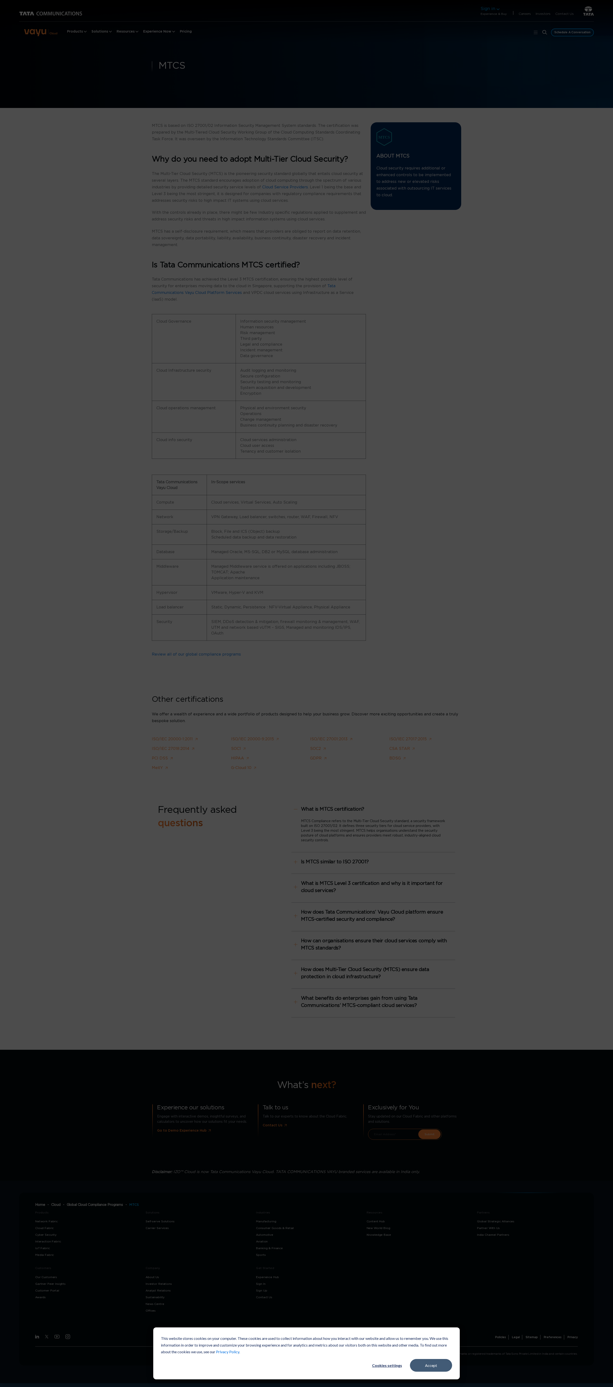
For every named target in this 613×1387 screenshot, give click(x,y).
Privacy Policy (227, 1351)
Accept (431, 1365)
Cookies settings (387, 1365)
